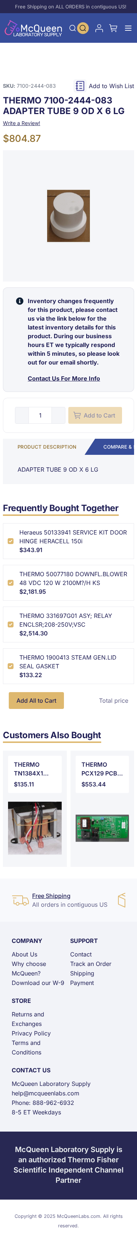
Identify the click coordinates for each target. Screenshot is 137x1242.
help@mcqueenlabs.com (45, 1093)
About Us (24, 954)
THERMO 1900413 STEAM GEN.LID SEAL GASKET (68, 662)
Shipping (82, 973)
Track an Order (90, 963)
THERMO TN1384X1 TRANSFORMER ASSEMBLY (35, 769)
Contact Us (31, 1070)
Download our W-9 (38, 982)
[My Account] (99, 28)
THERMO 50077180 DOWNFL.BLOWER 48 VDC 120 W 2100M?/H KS (73, 578)
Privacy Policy (31, 1033)
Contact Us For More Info (64, 378)
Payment (82, 982)
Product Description (47, 447)
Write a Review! (21, 123)
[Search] (72, 28)
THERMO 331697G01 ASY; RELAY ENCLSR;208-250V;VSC (65, 620)
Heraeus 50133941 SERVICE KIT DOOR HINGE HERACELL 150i (73, 537)
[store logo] (33, 28)
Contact (81, 954)
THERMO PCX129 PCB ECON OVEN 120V (99, 769)
